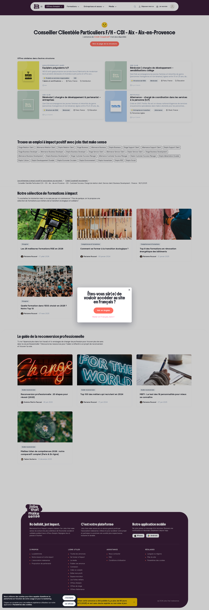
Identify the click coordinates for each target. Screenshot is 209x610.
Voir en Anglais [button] (103, 310)
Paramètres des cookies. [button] (22, 605)
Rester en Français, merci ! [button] (103, 317)
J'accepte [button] (69, 598)
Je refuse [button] (69, 604)
